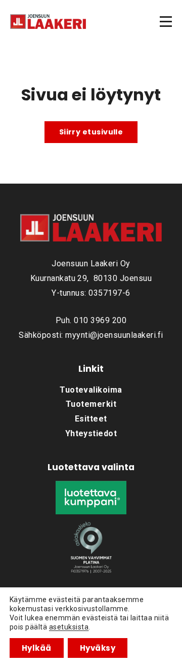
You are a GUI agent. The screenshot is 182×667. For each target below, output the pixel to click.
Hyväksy (97, 648)
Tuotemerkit (91, 404)
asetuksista (68, 627)
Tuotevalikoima (91, 390)
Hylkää (37, 648)
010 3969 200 (100, 320)
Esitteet (91, 419)
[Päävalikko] (166, 21)
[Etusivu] (48, 21)
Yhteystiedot (91, 433)
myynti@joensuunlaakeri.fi (114, 335)
